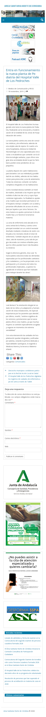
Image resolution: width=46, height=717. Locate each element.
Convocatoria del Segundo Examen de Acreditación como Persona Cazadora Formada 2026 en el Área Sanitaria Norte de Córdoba (23, 662)
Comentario (10, 402)
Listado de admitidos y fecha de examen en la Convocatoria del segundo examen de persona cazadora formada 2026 (22, 641)
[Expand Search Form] (42, 20)
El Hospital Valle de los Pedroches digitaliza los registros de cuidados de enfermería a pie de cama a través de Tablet (24, 379)
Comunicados (20, 362)
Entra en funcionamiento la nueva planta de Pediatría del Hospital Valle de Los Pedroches (23, 75)
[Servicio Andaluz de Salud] (23, 497)
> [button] (42, 13)
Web (6, 446)
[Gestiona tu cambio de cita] (23, 524)
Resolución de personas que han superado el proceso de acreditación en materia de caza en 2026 (23, 681)
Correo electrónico (13, 438)
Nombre (9, 430)
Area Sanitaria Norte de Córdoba (16, 711)
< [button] (4, 13)
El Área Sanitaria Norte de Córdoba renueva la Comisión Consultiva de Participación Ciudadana (22, 651)
